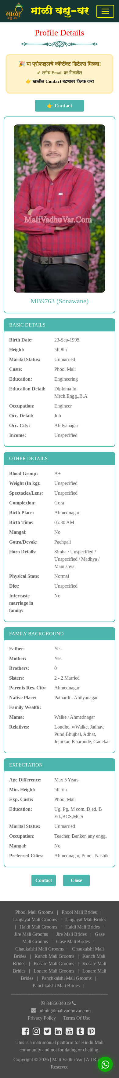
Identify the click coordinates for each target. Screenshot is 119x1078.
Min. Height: (22, 789)
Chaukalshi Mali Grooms (39, 948)
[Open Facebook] (27, 1032)
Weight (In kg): (25, 483)
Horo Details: (23, 551)
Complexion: (22, 502)
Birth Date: (21, 339)
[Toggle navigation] (105, 11)
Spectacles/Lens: (26, 493)
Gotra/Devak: (23, 542)
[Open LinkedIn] (60, 1032)
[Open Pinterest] (92, 1032)
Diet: (14, 586)
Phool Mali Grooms (34, 912)
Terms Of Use (76, 1018)
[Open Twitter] (49, 1032)
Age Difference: (25, 779)
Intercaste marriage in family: (21, 603)
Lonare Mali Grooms (54, 970)
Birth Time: (21, 522)
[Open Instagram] (38, 1032)
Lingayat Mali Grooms (35, 919)
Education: (20, 379)
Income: (17, 435)
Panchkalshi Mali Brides (56, 985)
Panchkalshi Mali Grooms (66, 978)
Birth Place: (21, 512)
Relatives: (19, 726)
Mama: (16, 717)
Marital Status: (24, 359)
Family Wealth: (25, 707)
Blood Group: (23, 473)
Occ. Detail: (21, 415)
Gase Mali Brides (73, 941)
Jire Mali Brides (71, 934)
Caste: (15, 369)
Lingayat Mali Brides (85, 919)
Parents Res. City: (28, 687)
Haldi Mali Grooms (38, 926)
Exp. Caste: (21, 799)
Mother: (17, 658)
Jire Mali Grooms (31, 934)
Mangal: (18, 532)
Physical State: (24, 576)
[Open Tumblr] (82, 1032)
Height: (16, 349)
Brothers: (19, 668)
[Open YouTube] (71, 1032)
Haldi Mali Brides (82, 926)
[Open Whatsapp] (105, 1064)
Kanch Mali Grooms (54, 956)
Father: (17, 648)
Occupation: (21, 405)
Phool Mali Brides (79, 912)
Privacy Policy (42, 1018)
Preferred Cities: (26, 855)
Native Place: (22, 697)
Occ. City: (19, 425)
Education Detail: (27, 388)
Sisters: (16, 678)
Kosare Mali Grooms (54, 963)
